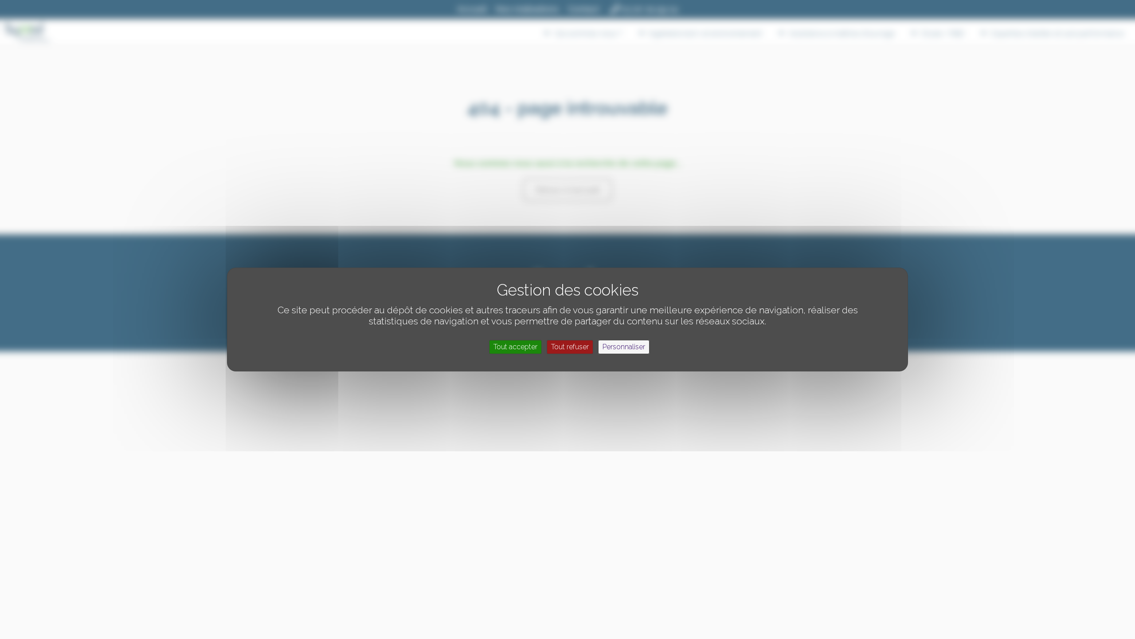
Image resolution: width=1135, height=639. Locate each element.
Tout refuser (570, 347)
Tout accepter (515, 347)
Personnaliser (624, 347)
